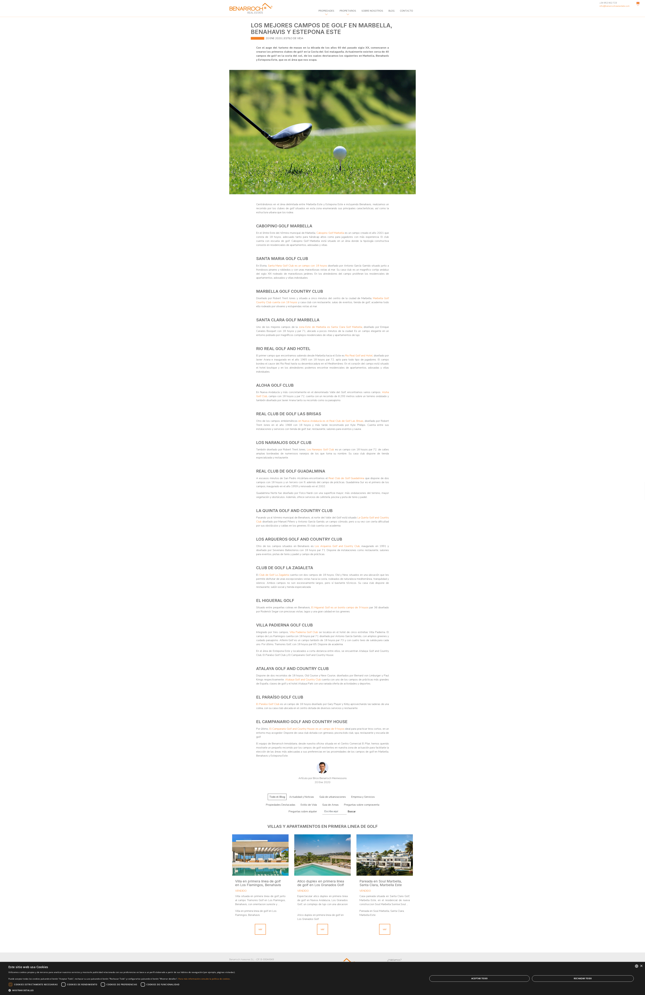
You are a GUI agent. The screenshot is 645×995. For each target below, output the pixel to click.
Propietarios (348, 10)
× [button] (641, 966)
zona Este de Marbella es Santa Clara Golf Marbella (330, 327)
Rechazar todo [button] (583, 978)
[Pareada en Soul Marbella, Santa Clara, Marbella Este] (384, 855)
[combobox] (636, 966)
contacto (406, 10)
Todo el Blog (277, 797)
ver (260, 929)
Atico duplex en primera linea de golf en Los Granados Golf (320, 883)
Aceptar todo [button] (479, 978)
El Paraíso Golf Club (268, 704)
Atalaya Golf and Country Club (303, 679)
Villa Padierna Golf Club (304, 632)
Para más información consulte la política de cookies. (204, 978)
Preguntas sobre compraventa (361, 805)
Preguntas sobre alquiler (303, 811)
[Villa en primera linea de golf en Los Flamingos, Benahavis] (260, 855)
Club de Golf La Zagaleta (274, 575)
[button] (121, 990)
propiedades (326, 10)
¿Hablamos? (394, 960)
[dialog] (322, 978)
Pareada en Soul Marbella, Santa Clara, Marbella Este (380, 883)
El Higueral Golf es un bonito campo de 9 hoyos (340, 607)
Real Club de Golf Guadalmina (346, 478)
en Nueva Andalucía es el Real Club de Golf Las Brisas (330, 421)
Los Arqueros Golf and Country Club (337, 546)
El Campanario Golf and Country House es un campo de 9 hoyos (306, 729)
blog (392, 10)
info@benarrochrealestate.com (614, 6)
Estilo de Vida (293, 38)
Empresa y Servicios (363, 797)
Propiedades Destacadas (280, 805)
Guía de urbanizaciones (332, 797)
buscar (352, 811)
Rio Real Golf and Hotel (359, 355)
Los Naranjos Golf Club (320, 449)
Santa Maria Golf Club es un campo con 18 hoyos (297, 266)
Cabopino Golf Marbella (330, 233)
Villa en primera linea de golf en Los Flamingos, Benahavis (258, 883)
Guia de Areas (330, 805)
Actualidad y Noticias (301, 797)
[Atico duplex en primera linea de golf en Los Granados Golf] (322, 855)
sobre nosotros (372, 10)
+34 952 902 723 (608, 2)
